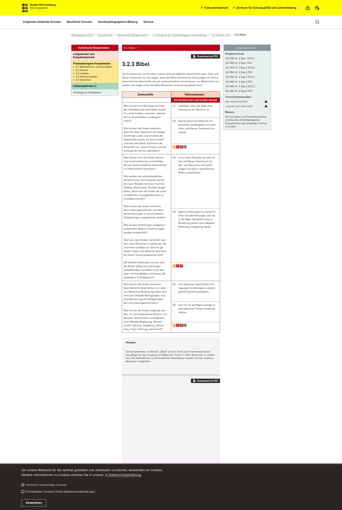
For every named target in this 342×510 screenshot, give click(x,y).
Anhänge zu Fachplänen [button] (87, 92)
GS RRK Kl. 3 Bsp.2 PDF (239, 72)
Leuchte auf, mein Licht (239, 106)
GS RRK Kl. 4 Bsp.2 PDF (239, 91)
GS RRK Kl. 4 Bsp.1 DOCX (240, 77)
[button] (84, 86)
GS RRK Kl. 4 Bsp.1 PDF (239, 81)
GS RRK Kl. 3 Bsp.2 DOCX (240, 67)
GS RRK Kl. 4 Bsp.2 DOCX (240, 86)
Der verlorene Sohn (237, 101)
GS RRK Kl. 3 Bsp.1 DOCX (240, 58)
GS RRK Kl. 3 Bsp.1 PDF (239, 63)
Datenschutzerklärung (125, 475)
